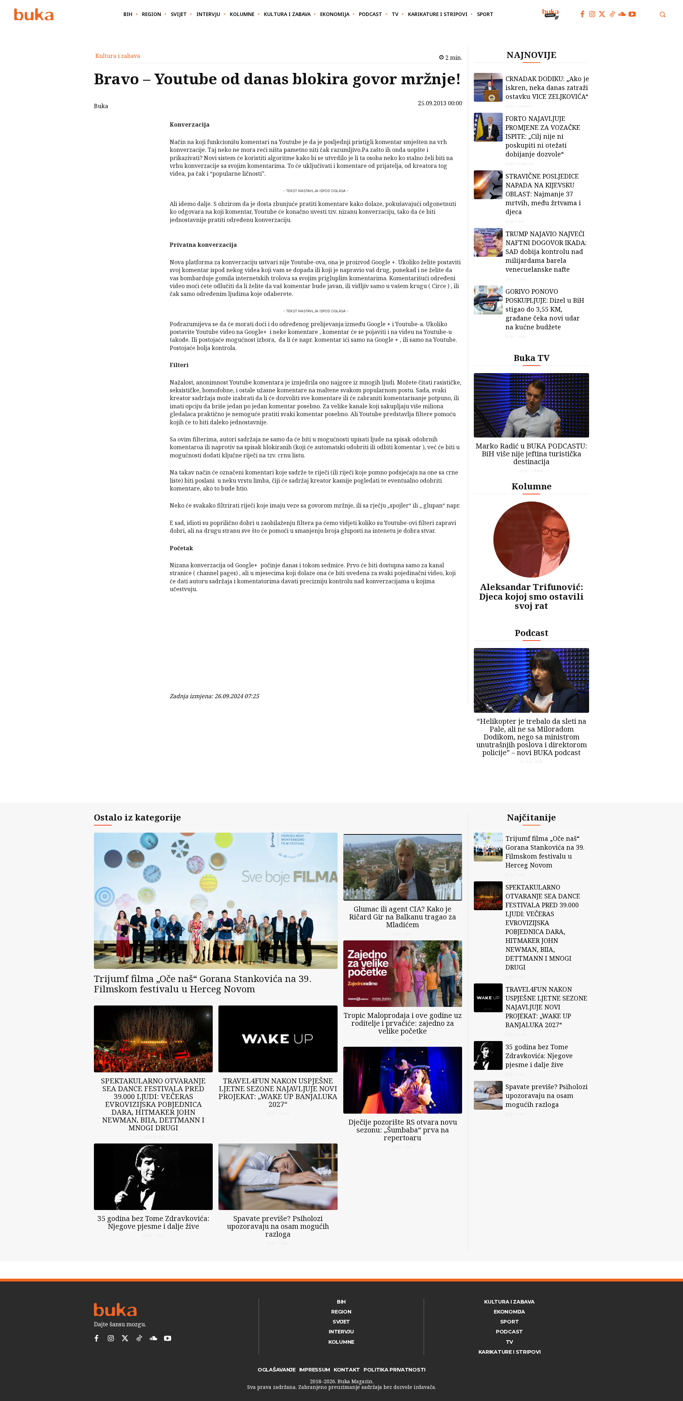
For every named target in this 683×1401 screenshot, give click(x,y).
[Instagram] (592, 14)
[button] (662, 14)
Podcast (532, 632)
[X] (151, 144)
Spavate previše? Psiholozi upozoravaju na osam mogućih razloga (278, 1226)
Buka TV (532, 357)
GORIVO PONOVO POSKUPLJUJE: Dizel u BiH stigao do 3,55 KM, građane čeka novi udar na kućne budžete (544, 309)
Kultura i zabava (117, 56)
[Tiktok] (612, 14)
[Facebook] (582, 14)
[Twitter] (602, 14)
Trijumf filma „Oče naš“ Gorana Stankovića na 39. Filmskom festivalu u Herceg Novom (203, 983)
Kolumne (532, 486)
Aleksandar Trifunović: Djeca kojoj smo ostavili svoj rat (531, 596)
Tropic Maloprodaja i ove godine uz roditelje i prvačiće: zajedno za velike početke (403, 1023)
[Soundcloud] (622, 14)
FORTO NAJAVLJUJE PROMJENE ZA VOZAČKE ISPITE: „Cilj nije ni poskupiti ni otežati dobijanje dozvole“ (542, 136)
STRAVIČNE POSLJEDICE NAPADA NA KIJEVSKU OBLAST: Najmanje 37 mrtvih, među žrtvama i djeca (543, 194)
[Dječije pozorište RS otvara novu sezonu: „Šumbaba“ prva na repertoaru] (402, 1080)
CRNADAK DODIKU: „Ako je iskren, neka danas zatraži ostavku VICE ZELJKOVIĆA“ (547, 87)
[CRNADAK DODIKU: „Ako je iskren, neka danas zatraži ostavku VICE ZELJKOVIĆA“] (488, 87)
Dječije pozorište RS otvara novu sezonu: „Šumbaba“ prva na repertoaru (402, 1129)
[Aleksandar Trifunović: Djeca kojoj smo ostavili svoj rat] (531, 540)
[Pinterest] (151, 161)
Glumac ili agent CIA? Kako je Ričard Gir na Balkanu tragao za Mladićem (402, 916)
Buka (101, 106)
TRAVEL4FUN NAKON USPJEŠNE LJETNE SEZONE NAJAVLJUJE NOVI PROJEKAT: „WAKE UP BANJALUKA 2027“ (277, 1092)
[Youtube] (632, 14)
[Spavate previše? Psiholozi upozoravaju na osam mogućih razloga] (277, 1176)
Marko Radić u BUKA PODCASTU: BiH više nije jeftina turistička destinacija (531, 453)
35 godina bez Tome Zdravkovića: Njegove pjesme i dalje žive (153, 1222)
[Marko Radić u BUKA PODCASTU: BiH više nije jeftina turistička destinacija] (531, 405)
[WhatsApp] (151, 178)
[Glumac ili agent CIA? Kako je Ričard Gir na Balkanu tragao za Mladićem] (402, 867)
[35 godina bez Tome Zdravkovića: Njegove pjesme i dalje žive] (153, 1176)
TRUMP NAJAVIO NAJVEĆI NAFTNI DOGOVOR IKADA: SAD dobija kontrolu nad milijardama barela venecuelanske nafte (546, 251)
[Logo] (33, 14)
